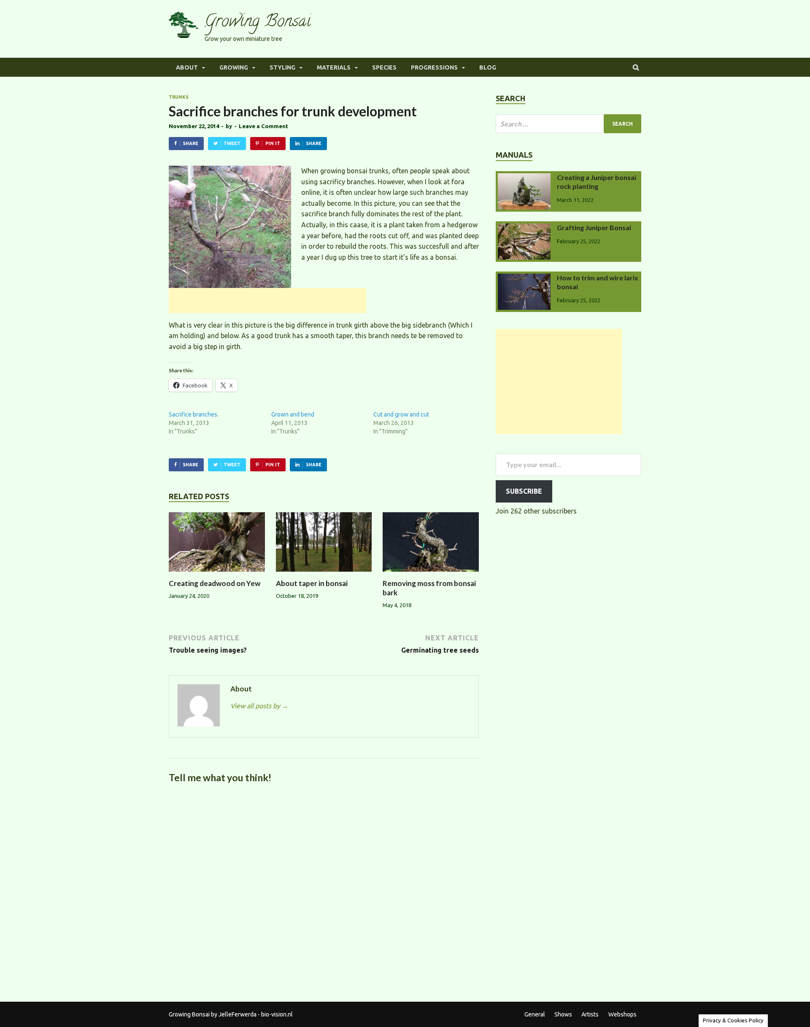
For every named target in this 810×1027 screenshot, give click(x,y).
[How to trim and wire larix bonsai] (524, 278)
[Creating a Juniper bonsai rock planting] (524, 178)
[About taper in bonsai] (324, 574)
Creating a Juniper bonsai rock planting (596, 181)
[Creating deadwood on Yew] (217, 574)
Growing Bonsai (258, 22)
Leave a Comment (263, 126)
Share (190, 143)
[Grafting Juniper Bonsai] (524, 228)
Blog (487, 67)
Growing (233, 67)
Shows (563, 1014)
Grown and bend (292, 414)
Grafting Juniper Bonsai (594, 227)
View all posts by (259, 706)
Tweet (232, 143)
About (187, 67)
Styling (282, 67)
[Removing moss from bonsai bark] (431, 574)
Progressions (434, 67)
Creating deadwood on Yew (214, 583)
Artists (590, 1014)
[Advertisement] (267, 300)
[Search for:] (568, 123)
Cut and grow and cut (401, 414)
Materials (334, 67)
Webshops (622, 1014)
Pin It (272, 143)
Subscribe (524, 491)
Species (384, 67)
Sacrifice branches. (194, 414)
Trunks (179, 96)
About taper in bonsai (312, 583)
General (534, 1014)
